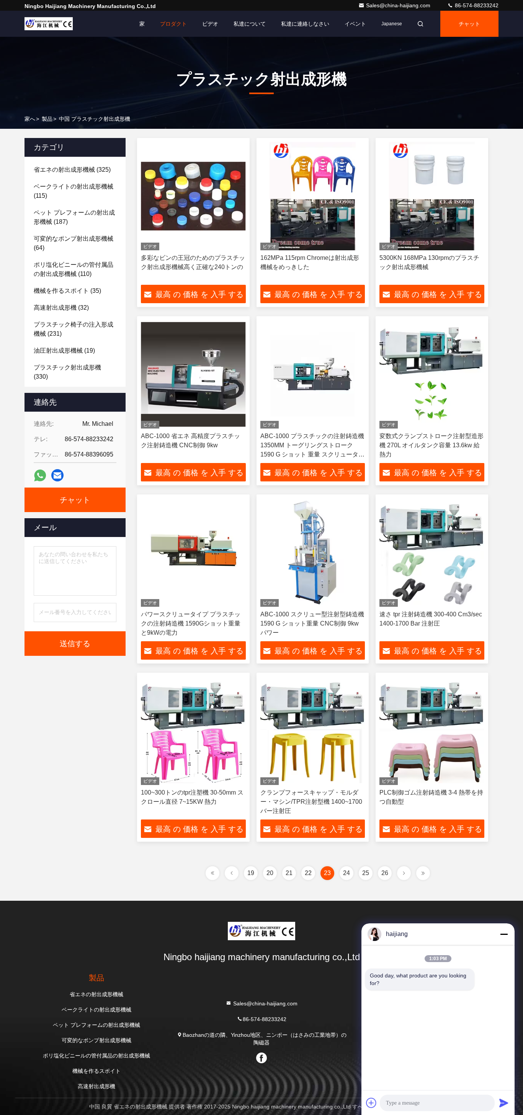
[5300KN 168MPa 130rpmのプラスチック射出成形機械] (431, 196)
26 (384, 873)
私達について (250, 24)
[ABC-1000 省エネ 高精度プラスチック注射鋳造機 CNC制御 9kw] (193, 374)
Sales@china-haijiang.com (399, 5)
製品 (47, 119)
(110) (73, 269)
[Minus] (503, 934)
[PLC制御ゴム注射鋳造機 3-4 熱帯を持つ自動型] (431, 731)
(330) (67, 372)
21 (289, 873)
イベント (355, 24)
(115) (73, 191)
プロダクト (173, 24)
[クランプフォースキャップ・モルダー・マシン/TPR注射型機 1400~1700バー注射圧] (312, 731)
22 (308, 873)
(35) (67, 290)
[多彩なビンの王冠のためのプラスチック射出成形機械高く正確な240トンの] (193, 196)
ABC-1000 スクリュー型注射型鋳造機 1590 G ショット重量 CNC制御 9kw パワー (312, 623)
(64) (73, 243)
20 (269, 873)
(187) (74, 217)
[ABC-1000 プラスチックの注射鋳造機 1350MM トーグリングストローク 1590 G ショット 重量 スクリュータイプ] (312, 374)
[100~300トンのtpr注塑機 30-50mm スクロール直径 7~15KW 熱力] (193, 731)
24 (346, 873)
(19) (64, 350)
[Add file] (371, 1102)
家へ (30, 119)
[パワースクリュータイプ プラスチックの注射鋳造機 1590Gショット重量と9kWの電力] (193, 552)
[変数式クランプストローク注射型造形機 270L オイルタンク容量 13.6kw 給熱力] (431, 374)
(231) (73, 329)
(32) (61, 307)
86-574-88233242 (475, 5)
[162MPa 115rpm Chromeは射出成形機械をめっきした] (312, 196)
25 (365, 873)
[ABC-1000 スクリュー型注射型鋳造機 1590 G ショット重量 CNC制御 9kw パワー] (312, 552)
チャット (469, 24)
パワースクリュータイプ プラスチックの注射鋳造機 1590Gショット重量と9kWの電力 (190, 623)
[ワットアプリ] (40, 475)
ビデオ (210, 24)
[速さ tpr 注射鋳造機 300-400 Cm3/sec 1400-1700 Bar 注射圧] (431, 552)
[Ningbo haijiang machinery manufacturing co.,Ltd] (49, 24)
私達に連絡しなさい (305, 24)
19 (250, 873)
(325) (72, 169)
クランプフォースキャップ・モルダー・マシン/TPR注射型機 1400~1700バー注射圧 (311, 801)
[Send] (504, 1102)
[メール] (57, 475)
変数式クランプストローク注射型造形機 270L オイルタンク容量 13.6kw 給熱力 (431, 445)
